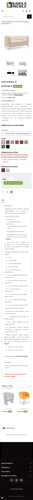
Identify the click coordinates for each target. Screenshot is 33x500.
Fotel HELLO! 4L (24, 409)
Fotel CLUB (9, 409)
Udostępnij (3, 192)
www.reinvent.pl (19, 496)
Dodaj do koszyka (13, 183)
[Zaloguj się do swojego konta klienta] (26, 11)
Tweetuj (7, 192)
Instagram (11, 192)
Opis (2, 200)
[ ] (31, 10)
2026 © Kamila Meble (16, 489)
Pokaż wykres (18, 95)
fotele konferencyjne (21, 356)
